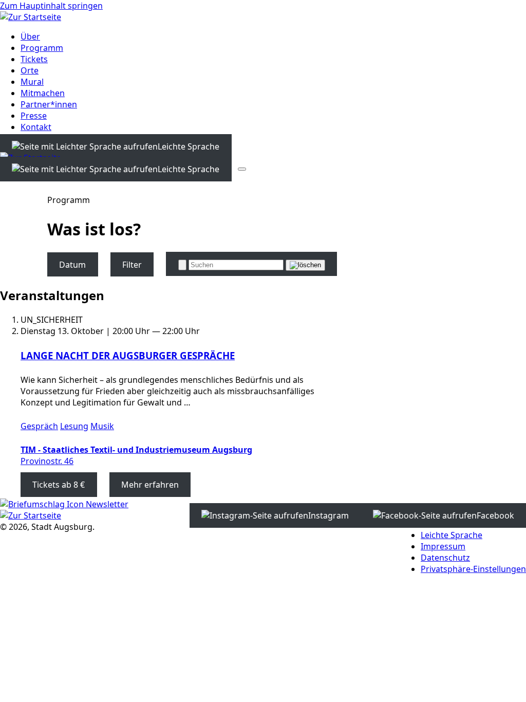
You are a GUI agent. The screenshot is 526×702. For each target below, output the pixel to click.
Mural (32, 81)
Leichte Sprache (451, 535)
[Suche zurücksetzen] (305, 265)
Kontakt (36, 127)
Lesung (74, 426)
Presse (34, 115)
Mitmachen (43, 93)
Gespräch (39, 426)
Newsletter (106, 504)
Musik (102, 426)
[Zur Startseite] (30, 17)
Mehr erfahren (150, 484)
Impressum (443, 546)
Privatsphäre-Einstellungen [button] (473, 569)
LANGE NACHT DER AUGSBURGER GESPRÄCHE (128, 355)
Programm (42, 47)
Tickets (34, 59)
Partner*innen (49, 104)
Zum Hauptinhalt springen (51, 5)
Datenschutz (445, 557)
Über (30, 36)
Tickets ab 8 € (58, 484)
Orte (30, 70)
